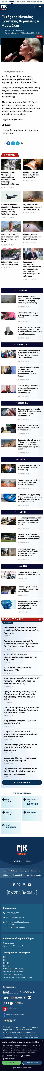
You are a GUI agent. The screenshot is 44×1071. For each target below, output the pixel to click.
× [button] (42, 1040)
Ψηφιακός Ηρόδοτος (21, 875)
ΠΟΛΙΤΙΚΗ (23, 345)
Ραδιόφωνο (36, 871)
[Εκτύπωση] (21, 143)
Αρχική (6, 871)
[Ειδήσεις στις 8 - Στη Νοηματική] (32, 802)
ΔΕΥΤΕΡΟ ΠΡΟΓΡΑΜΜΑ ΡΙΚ (14, 972)
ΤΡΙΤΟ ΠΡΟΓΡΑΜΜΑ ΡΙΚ (13, 975)
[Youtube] (29, 885)
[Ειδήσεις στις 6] (11, 815)
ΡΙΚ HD (6, 963)
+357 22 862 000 (12, 913)
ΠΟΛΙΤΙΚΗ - (7, 716)
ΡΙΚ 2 (5, 960)
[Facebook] (14, 885)
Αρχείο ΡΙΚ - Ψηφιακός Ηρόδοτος (16, 946)
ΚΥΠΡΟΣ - (6, 636)
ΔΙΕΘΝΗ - (6, 739)
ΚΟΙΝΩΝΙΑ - (7, 686)
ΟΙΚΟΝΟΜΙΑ (23, 403)
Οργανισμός (36, 875)
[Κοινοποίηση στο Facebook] (8, 143)
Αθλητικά (7, 875)
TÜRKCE (28, 861)
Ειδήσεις (14, 871)
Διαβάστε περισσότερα (28, 1052)
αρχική (4, 2)
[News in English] (11, 827)
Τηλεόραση (25, 871)
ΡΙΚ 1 (5, 957)
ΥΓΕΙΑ (22, 460)
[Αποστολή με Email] (18, 143)
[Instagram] (24, 885)
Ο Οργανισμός (8, 943)
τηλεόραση (21, 2)
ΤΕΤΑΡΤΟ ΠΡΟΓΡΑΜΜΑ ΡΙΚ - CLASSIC (18, 978)
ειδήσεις (12, 2)
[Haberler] (32, 815)
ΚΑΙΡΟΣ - (6, 726)
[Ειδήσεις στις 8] (11, 802)
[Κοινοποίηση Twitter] (13, 143)
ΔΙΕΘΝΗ (39, 37)
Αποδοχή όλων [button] (11, 1062)
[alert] (22, 1055)
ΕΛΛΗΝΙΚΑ (17, 861)
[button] (2, 1055)
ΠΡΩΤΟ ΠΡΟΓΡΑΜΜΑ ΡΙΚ (13, 969)
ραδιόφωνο (31, 2)
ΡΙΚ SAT (6, 966)
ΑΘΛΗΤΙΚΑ (22, 566)
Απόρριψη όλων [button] (32, 1062)
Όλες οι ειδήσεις (21, 782)
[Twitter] (18, 885)
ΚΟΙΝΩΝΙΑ (23, 290)
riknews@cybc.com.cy (15, 918)
